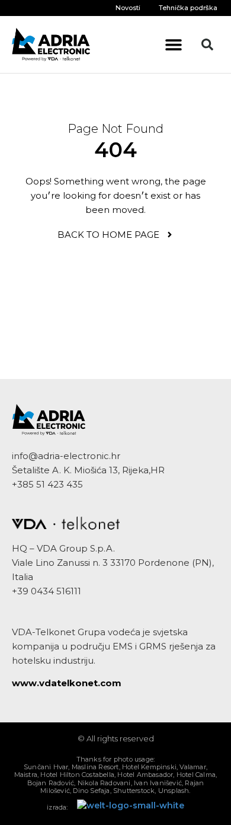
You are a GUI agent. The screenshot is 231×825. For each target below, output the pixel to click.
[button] (174, 44)
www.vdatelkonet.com (66, 683)
